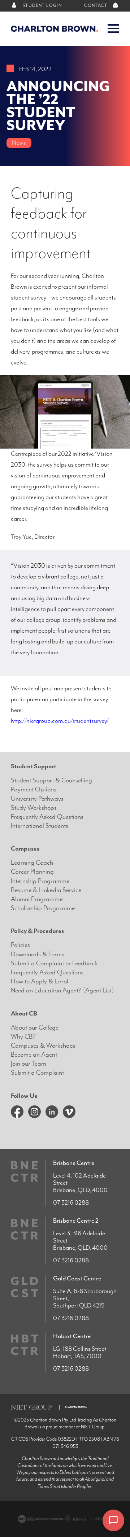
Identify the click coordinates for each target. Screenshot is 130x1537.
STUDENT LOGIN (42, 5)
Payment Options (33, 789)
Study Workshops (34, 808)
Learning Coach (32, 862)
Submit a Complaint (37, 1073)
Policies (20, 945)
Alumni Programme (36, 899)
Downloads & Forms (37, 954)
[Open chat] (113, 1520)
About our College (34, 1027)
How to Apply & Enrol (39, 981)
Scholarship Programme (43, 908)
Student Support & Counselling (51, 780)
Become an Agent (34, 1054)
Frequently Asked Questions (47, 817)
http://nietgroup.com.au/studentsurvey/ (60, 721)
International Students (39, 826)
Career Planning (32, 872)
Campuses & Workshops (43, 1045)
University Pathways (37, 799)
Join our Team (28, 1063)
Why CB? (23, 1036)
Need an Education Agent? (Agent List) (62, 990)
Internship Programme (40, 881)
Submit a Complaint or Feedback (54, 963)
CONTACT (96, 5)
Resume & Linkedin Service (46, 890)
